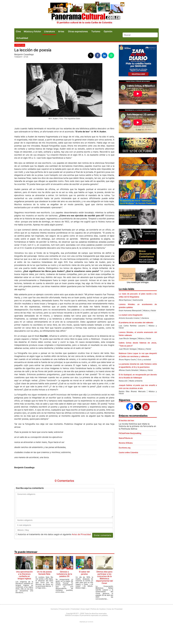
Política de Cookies (98, 609)
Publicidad (75, 609)
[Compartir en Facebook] (97, 55)
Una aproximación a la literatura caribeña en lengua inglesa (24, 575)
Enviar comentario (102, 535)
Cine (18, 31)
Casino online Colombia (128, 452)
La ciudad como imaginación (130, 315)
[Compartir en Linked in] (104, 55)
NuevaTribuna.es (126, 438)
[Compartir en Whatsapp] (111, 55)
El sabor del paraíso (84, 573)
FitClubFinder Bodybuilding (130, 433)
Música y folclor (32, 31)
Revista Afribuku (126, 443)
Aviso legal (85, 609)
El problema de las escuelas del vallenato (136, 322)
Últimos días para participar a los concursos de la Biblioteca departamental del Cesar (104, 577)
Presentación (64, 609)
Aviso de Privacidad (81, 534)
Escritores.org (124, 448)
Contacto (54, 609)
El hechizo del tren (126, 420)
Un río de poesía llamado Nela (44, 573)
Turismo (95, 31)
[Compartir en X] (91, 55)
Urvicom (90, 621)
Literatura (49, 31)
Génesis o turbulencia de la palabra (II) (64, 574)
